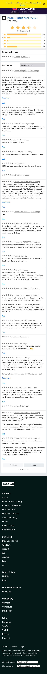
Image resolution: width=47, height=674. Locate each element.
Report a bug (8, 525)
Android (5, 557)
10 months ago (33, 71)
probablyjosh (19, 152)
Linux (4, 561)
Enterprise (6, 591)
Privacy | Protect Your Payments (22, 18)
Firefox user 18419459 (22, 223)
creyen (16, 406)
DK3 (15, 163)
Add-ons (6, 493)
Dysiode (17, 57)
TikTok (5, 630)
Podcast (6, 638)
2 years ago (24, 140)
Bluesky (5, 634)
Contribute (7, 607)
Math (16, 343)
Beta (4, 580)
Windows (6, 545)
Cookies (14, 647)
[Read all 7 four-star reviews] (24, 37)
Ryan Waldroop (19, 124)
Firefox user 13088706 (22, 242)
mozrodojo (18, 77)
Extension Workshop (11, 505)
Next (34, 465)
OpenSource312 (20, 320)
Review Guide (8, 529)
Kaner (16, 256)
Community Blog (9, 517)
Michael (17, 175)
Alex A (16, 270)
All (3, 565)
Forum (5, 521)
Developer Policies (10, 513)
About (5, 497)
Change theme (7, 666)
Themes (24, 12)
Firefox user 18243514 (22, 295)
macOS (5, 549)
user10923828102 (20, 387)
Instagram (6, 622)
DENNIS (16, 140)
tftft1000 (17, 357)
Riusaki (16, 337)
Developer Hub (9, 509)
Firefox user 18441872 (22, 212)
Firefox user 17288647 (22, 182)
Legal (22, 647)
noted (22, 651)
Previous (13, 465)
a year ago (27, 77)
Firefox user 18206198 (22, 413)
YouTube (6, 626)
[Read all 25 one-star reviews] (24, 46)
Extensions (15, 12)
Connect (6, 603)
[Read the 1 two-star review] (24, 43)
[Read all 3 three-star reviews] (24, 40)
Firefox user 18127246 (22, 438)
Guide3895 (18, 107)
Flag (3, 103)
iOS (3, 553)
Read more (6, 98)
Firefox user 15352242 (22, 288)
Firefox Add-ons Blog (12, 501)
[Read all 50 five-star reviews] (24, 34)
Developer (6, 611)
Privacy (13, 21)
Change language (8, 662)
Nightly (5, 576)
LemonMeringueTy (20, 71)
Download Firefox (10, 541)
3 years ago (25, 57)
